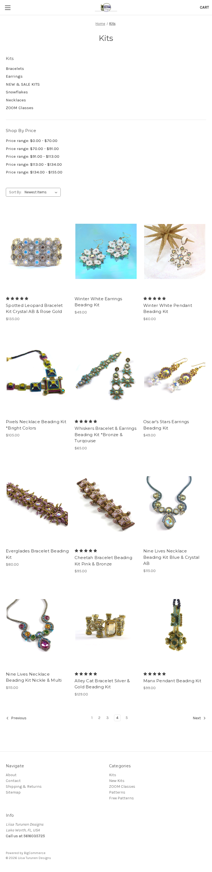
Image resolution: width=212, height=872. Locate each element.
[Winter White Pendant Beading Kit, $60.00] (174, 251)
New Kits (116, 780)
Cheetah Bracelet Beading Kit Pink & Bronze (103, 561)
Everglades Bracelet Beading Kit (37, 554)
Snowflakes (17, 91)
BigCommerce (35, 853)
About (11, 775)
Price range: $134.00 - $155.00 (34, 172)
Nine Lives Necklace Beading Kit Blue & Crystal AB (171, 557)
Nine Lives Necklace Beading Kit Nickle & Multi (34, 677)
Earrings (14, 76)
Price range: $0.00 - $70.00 (31, 140)
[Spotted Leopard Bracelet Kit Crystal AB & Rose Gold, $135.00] (37, 251)
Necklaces (16, 100)
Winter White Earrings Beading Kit (98, 302)
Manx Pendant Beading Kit (172, 680)
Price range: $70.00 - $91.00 (32, 148)
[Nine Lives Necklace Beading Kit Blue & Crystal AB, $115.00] (174, 503)
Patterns (117, 792)
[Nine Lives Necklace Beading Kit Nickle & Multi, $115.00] (37, 626)
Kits (112, 775)
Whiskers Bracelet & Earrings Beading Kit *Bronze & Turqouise (105, 434)
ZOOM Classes (19, 107)
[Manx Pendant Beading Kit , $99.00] (174, 626)
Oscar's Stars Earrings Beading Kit (166, 425)
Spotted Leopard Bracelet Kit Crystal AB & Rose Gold (34, 308)
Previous (18, 718)
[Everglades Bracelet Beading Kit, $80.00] (37, 503)
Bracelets (15, 68)
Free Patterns (121, 798)
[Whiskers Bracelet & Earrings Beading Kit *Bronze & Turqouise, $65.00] (106, 374)
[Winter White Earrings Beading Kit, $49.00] (106, 251)
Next (197, 718)
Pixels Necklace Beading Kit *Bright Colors (36, 425)
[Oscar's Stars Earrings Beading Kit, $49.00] (174, 374)
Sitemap (13, 792)
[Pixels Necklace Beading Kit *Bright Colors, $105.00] (37, 374)
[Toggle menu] (7, 7)
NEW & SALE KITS (23, 84)
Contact (13, 780)
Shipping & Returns (24, 786)
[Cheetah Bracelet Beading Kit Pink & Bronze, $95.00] (106, 503)
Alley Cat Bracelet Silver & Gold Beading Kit (102, 684)
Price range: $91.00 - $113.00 (32, 156)
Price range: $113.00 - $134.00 (34, 164)
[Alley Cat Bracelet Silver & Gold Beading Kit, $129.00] (106, 626)
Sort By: (15, 192)
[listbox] (42, 192)
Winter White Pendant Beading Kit (167, 308)
